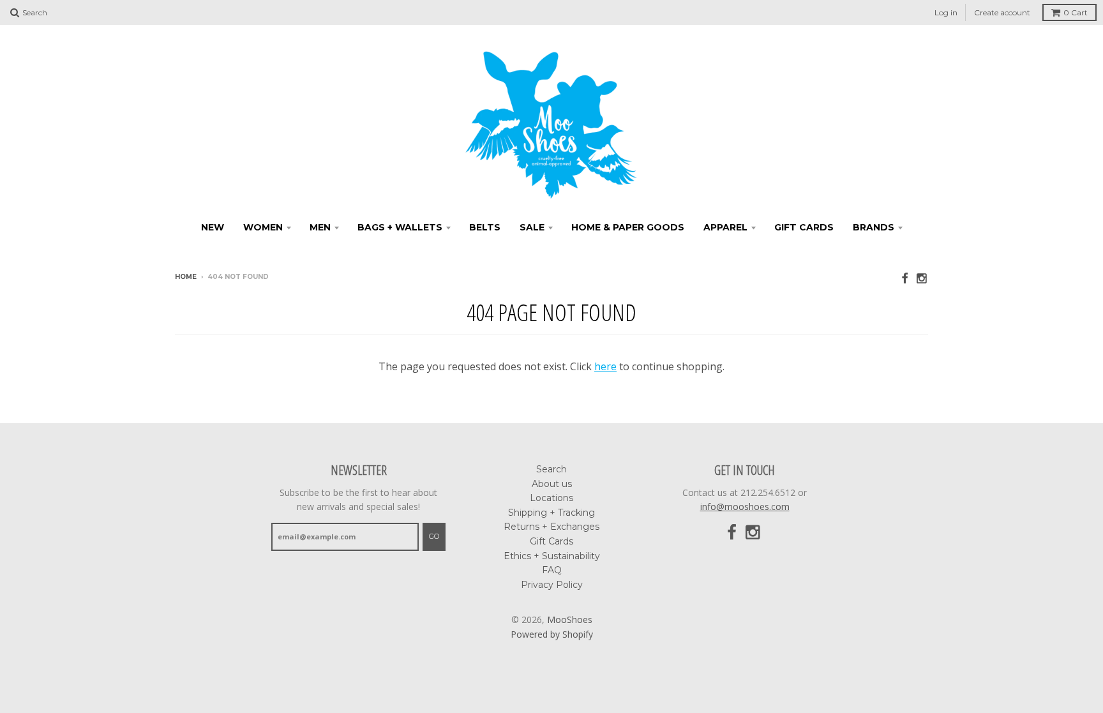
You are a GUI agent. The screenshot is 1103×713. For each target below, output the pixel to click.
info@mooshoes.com (745, 506)
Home (186, 277)
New (212, 227)
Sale (532, 227)
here (605, 366)
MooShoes (569, 619)
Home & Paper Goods (627, 227)
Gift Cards (804, 227)
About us (552, 484)
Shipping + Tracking (551, 512)
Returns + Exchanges (551, 526)
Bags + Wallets (399, 227)
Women (263, 227)
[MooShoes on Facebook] (904, 278)
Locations (551, 498)
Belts (484, 227)
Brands (873, 227)
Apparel (725, 227)
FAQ (552, 570)
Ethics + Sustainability (552, 556)
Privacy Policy (552, 584)
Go (434, 536)
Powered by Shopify (552, 634)
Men (320, 227)
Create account (1002, 12)
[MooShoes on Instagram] (922, 278)
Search (551, 469)
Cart (1075, 12)
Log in (945, 12)
